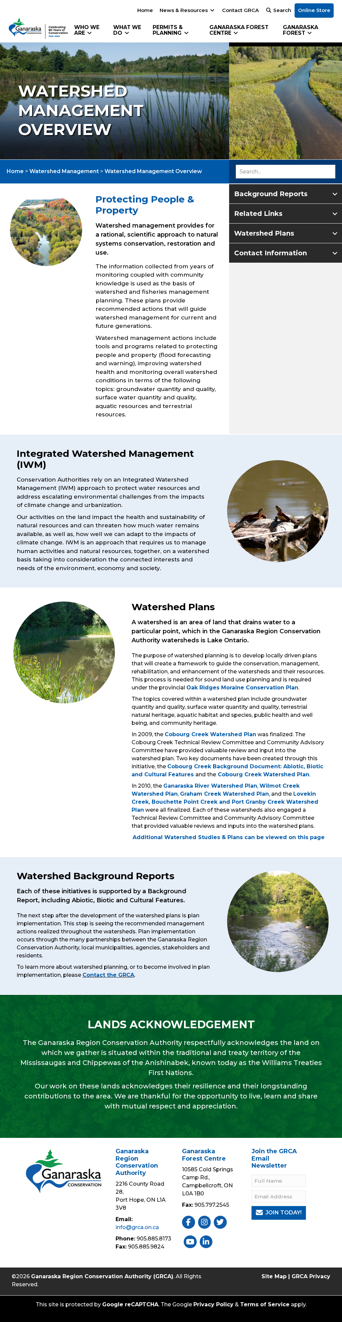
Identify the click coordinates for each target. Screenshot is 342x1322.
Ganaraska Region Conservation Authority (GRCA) (102, 1276)
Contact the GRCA (108, 975)
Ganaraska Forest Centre (239, 30)
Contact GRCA (240, 10)
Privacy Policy (213, 1304)
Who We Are (87, 30)
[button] (285, 194)
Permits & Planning (168, 30)
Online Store (314, 10)
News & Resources (184, 10)
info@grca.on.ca (137, 1227)
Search (281, 10)
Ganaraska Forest (300, 30)
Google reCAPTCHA (130, 1304)
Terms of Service (265, 1304)
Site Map (274, 1276)
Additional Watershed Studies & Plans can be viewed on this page (229, 837)
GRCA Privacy (311, 1276)
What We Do (127, 30)
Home (145, 10)
